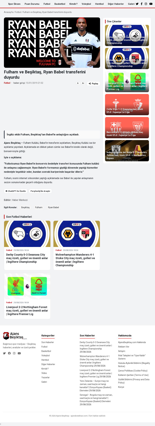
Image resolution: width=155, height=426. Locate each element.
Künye (121, 387)
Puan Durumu (32, 4)
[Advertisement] (52, 108)
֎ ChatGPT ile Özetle (16, 191)
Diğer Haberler (116, 4)
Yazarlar (45, 377)
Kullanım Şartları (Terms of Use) (133, 375)
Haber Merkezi (20, 200)
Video (44, 373)
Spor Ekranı (14, 4)
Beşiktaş (25, 207)
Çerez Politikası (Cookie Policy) (132, 370)
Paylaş (95, 83)
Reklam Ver (123, 346)
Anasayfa (8, 12)
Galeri (131, 4)
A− (78, 83)
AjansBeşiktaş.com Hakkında (132, 342)
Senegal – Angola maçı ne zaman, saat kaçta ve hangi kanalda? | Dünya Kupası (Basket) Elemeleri (96, 398)
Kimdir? (73, 4)
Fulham (38, 207)
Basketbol (59, 4)
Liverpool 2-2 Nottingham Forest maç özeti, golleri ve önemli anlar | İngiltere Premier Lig (27, 310)
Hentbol (99, 4)
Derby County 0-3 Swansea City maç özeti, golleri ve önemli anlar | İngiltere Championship (27, 258)
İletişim (121, 351)
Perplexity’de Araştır (40, 191)
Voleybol (86, 4)
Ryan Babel (53, 207)
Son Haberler (47, 342)
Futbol (47, 4)
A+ (83, 83)
